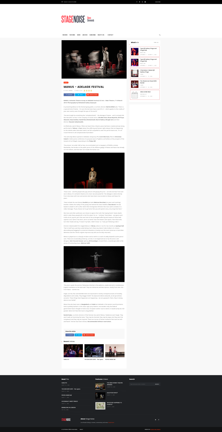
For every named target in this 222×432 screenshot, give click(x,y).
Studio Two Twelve (155, 429)
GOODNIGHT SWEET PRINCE (70, 401)
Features (72, 35)
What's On (101, 35)
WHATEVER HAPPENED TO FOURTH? (114, 404)
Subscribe (157, 2)
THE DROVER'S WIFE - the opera (93, 359)
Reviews (65, 35)
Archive (84, 35)
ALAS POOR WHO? (112, 393)
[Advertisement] (128, 19)
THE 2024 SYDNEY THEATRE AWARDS (115, 384)
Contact (110, 35)
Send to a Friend (93, 95)
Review (66, 82)
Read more (111, 422)
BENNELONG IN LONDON (69, 408)
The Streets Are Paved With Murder (148, 82)
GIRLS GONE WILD (145, 92)
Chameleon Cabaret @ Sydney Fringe (147, 71)
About (81, 429)
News (78, 35)
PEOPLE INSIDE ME (110, 359)
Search (157, 384)
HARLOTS (66, 359)
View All (156, 42)
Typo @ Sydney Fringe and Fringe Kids (148, 49)
